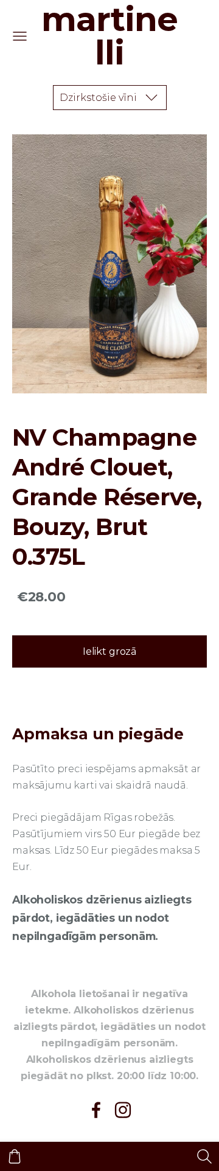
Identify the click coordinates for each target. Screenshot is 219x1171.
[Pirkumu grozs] (14, 1156)
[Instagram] (123, 1110)
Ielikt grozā (109, 651)
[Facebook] (96, 1110)
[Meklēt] (204, 1156)
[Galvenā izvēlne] (19, 36)
